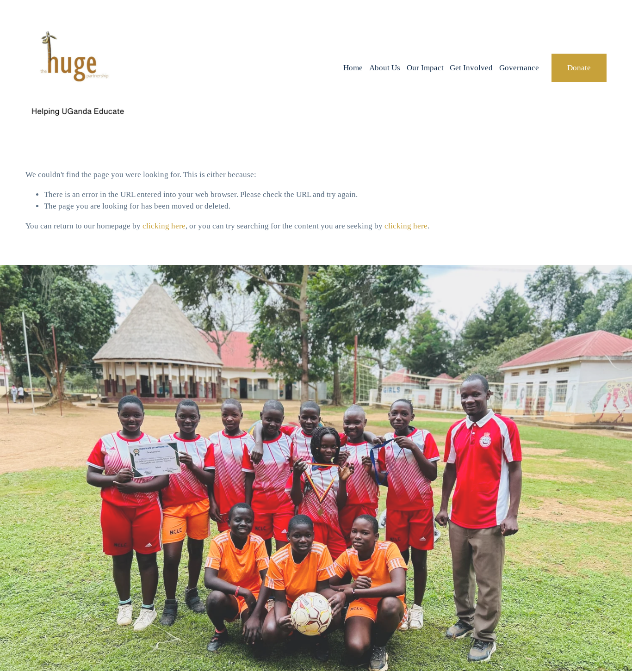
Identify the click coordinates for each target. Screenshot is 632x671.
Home (353, 67)
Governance (519, 67)
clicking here (164, 226)
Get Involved (471, 67)
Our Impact (425, 67)
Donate (579, 67)
